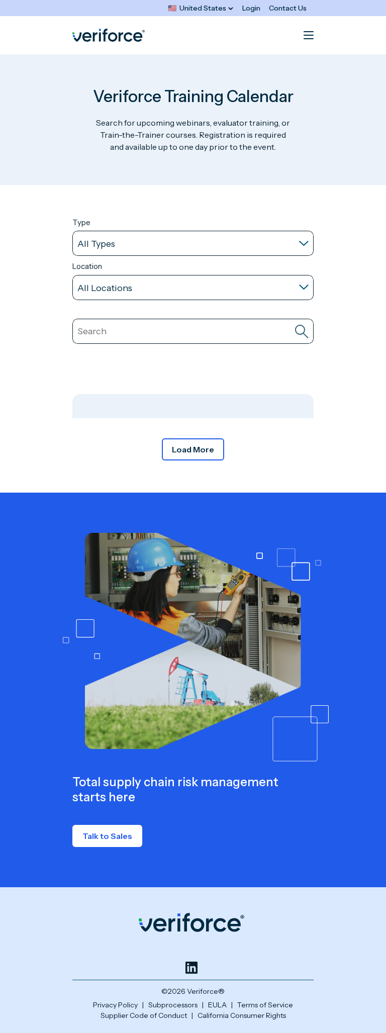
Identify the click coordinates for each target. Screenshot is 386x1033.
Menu (309, 35)
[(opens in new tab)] (191, 968)
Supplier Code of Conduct (144, 1015)
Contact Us (288, 8)
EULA (217, 1004)
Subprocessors (173, 1004)
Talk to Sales (107, 836)
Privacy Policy (115, 1004)
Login (251, 8)
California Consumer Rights (242, 1015)
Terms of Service (265, 1004)
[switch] (200, 8)
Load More (193, 449)
